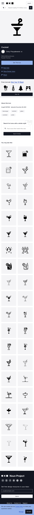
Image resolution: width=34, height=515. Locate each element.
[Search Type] (4, 7)
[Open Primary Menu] (3, 3)
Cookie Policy (19, 506)
